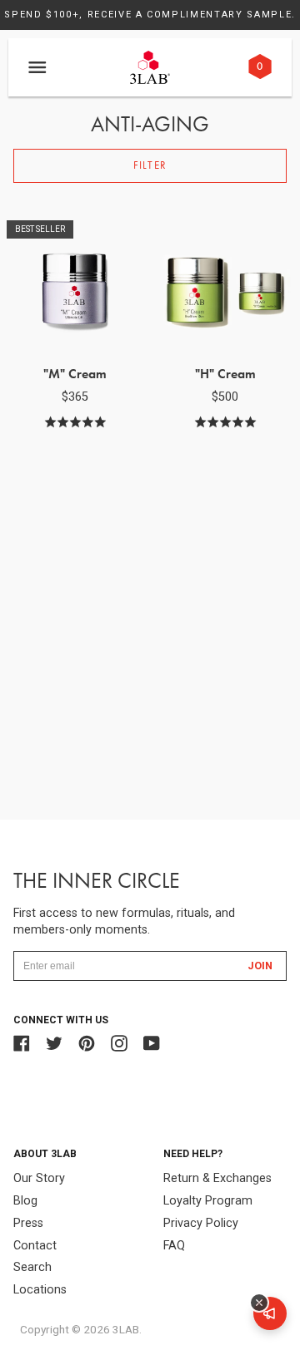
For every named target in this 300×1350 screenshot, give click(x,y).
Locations (40, 1290)
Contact (35, 1246)
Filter (149, 165)
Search (32, 1267)
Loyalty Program (207, 1201)
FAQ (174, 1246)
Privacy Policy (200, 1223)
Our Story (39, 1178)
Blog (25, 1201)
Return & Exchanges (217, 1178)
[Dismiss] (259, 1303)
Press (28, 1223)
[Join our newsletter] (270, 1313)
